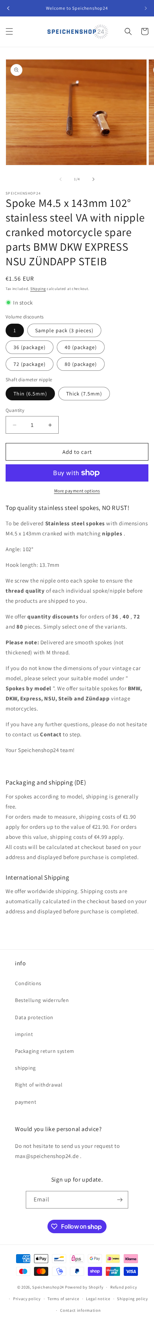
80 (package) (81, 364)
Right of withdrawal (38, 1084)
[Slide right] (93, 179)
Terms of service (63, 1298)
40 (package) (81, 347)
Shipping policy (132, 1298)
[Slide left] (60, 179)
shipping (25, 1067)
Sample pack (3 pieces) (64, 330)
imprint (24, 1034)
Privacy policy (27, 1298)
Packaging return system (44, 1051)
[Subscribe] (119, 1200)
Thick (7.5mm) (84, 393)
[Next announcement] (146, 8)
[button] (9, 31)
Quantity (15, 410)
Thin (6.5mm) (30, 393)
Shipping (38, 288)
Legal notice (98, 1298)
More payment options (77, 491)
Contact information (80, 1310)
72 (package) (29, 364)
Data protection (34, 1017)
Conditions (28, 983)
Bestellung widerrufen (42, 1000)
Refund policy (123, 1287)
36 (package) (29, 347)
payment (25, 1102)
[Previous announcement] (8, 8)
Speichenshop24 (48, 1287)
